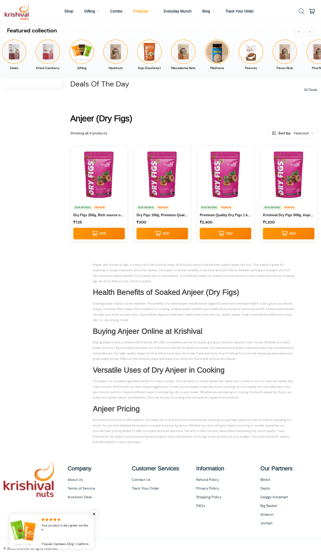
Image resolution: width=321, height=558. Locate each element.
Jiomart (266, 523)
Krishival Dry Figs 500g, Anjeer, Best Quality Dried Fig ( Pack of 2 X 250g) (288, 215)
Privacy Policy (207, 488)
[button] (94, 514)
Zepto (265, 488)
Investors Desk (80, 497)
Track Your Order (145, 488)
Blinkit (265, 479)
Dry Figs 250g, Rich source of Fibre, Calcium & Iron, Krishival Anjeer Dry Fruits (99, 215)
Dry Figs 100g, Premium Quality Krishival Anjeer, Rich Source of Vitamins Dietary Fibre (162, 215)
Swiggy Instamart (274, 497)
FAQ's (200, 505)
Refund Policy (207, 479)
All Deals (310, 89)
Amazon (267, 514)
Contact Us (141, 479)
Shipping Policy (208, 497)
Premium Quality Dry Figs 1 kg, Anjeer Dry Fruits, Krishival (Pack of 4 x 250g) (225, 215)
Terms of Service (81, 488)
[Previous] (299, 32)
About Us (75, 479)
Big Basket (268, 505)
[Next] (309, 32)
